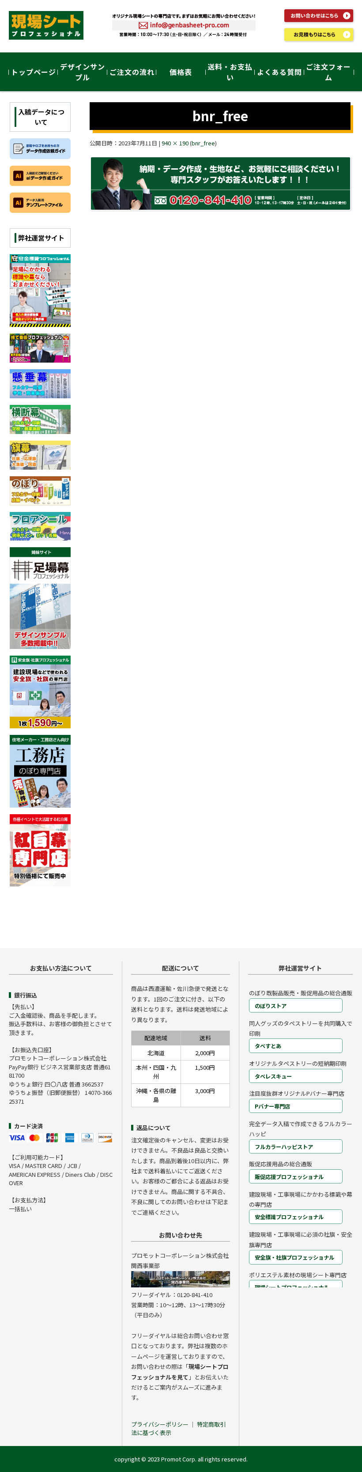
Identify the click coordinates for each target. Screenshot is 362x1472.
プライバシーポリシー (160, 1424)
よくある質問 (279, 72)
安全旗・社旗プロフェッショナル (294, 1257)
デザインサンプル (82, 71)
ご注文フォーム (328, 71)
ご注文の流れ (132, 72)
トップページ (33, 72)
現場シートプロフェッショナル (292, 1287)
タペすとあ (268, 1046)
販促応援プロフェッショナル (289, 1177)
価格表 (181, 72)
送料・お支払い (230, 71)
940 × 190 (175, 143)
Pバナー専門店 (272, 1106)
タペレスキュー (273, 1076)
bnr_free (203, 143)
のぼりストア (271, 1006)
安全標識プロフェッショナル (289, 1217)
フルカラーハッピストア (284, 1147)
